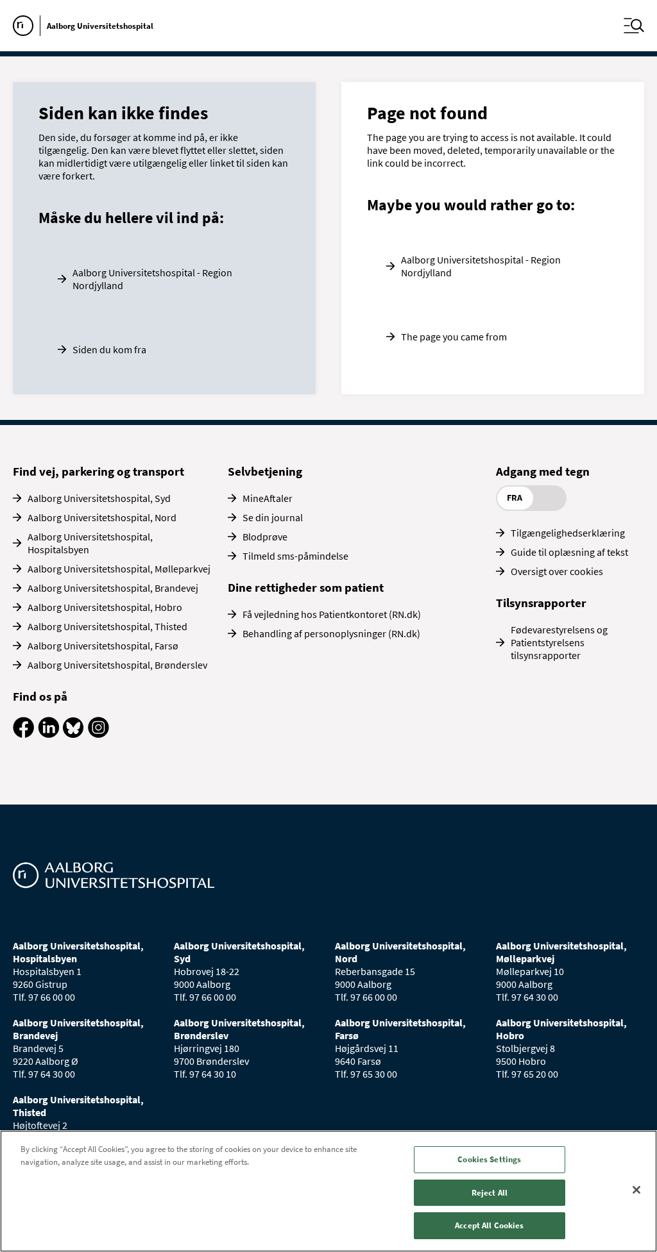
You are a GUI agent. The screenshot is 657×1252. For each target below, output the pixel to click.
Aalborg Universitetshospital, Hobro (105, 607)
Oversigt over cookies (557, 571)
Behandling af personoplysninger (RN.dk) (331, 633)
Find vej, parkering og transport (98, 471)
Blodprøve (265, 536)
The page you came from (454, 336)
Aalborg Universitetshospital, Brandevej (113, 587)
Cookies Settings (489, 1159)
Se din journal (273, 517)
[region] (328, 1191)
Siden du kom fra (109, 349)
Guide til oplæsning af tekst (569, 552)
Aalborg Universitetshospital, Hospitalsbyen (90, 543)
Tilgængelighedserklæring (568, 532)
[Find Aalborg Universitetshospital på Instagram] (98, 734)
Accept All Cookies (489, 1225)
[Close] (636, 1190)
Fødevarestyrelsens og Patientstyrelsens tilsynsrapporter (559, 642)
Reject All (490, 1192)
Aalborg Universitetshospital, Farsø (103, 645)
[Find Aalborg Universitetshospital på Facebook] (23, 734)
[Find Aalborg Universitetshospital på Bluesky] (73, 734)
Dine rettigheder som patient (306, 587)
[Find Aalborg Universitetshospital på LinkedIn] (48, 734)
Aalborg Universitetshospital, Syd (99, 498)
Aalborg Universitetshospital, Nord (102, 517)
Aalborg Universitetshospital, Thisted (107, 626)
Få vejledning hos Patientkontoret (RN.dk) (332, 614)
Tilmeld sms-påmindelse (295, 555)
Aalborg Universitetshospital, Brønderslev (117, 664)
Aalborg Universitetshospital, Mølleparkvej (119, 568)
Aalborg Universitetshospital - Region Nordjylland (152, 279)
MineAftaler (268, 498)
